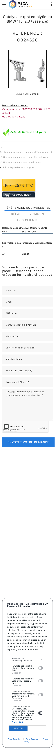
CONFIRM (18, 728)
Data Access (32, 739)
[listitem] (27, 659)
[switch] (40, 668)
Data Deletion (14, 739)
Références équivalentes (27, 207)
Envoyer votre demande (28, 442)
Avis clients (27, 220)
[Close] (47, 604)
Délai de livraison (27, 214)
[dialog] (27, 673)
